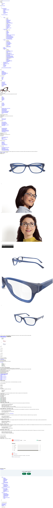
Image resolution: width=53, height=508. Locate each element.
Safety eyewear (4, 119)
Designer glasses (9, 22)
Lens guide (8, 25)
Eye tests (4, 39)
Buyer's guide (8, 26)
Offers (4, 47)
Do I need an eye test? (4, 123)
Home (1, 152)
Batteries (8, 59)
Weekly (7, 31)
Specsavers (3, 104)
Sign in (6, 8)
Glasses (4, 17)
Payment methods (5, 12)
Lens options (8, 24)
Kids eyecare (3, 125)
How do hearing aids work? (10, 56)
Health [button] (2, 487)
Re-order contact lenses (6, 9)
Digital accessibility (4, 503)
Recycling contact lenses (10, 36)
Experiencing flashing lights (5, 130)
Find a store (3, 3)
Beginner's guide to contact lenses (6, 108)
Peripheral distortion (4, 128)
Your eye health (8, 42)
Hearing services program (5, 148)
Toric (2, 100)
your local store (11, 413)
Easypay (4, 10)
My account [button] (3, 8)
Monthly (3, 98)
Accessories (8, 61)
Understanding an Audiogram (10, 57)
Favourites (4, 65)
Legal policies (3, 504)
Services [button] (3, 483)
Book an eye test (9, 46)
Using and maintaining (9, 60)
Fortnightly (8, 32)
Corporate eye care (5, 485)
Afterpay (3, 85)
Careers (4, 498)
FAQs (7, 28)
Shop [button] (2, 477)
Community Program (6, 494)
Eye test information (9, 43)
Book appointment (5, 62)
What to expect (8, 51)
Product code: (2, 357)
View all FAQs (8, 44)
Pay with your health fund (10, 37)
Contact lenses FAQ (5, 495)
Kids (2, 79)
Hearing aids (8, 58)
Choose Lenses (2, 359)
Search (1, 0)
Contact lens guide (9, 35)
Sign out (4, 13)
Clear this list (1, 469)
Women (3, 77)
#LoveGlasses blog (9, 27)
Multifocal (3, 99)
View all (3, 105)
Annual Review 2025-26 (6, 497)
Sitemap (3, 505)
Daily (7, 33)
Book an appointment (4, 139)
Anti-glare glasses (4, 129)
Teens (2, 78)
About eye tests (5, 484)
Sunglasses (8, 21)
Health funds (5, 490)
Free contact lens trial (9, 38)
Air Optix (3, 103)
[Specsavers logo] (2, 5)
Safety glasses (8, 20)
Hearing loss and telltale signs (10, 54)
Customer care (5, 493)
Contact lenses (5, 29)
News (4, 496)
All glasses (3, 152)
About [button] (2, 492)
